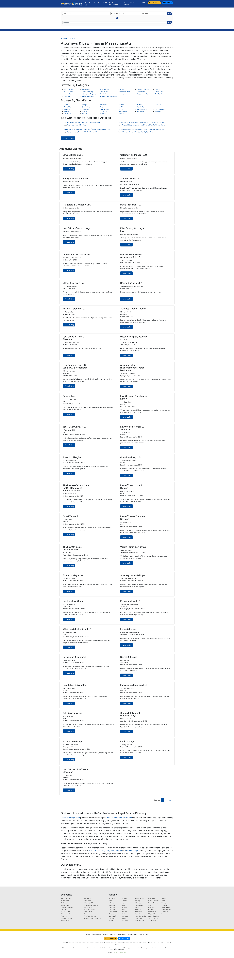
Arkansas (112, 905)
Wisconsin (165, 912)
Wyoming (165, 914)
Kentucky (125, 914)
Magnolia (67, 109)
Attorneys (70, 125)
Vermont (164, 903)
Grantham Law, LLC (130, 457)
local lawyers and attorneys (119, 818)
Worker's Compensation (108, 96)
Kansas (124, 912)
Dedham (103, 107)
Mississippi (139, 905)
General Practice (124, 92)
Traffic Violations (88, 96)
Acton (66, 105)
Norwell (66, 111)
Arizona (111, 903)
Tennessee (152, 920)
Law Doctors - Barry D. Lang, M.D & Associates (75, 366)
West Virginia (166, 909)
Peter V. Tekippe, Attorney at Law (134, 338)
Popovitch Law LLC (130, 601)
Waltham (85, 113)
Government (141, 92)
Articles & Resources (102, 934)
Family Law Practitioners (75, 178)
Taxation (67, 96)
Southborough (123, 111)
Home (88, 934)
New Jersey (139, 918)
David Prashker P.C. (130, 204)
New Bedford (104, 109)
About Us (87, 4)
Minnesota (138, 903)
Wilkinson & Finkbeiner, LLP (77, 629)
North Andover (142, 109)
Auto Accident (69, 89)
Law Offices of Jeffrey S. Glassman (75, 770)
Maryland (125, 920)
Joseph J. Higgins (72, 457)
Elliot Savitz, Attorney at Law (132, 229)
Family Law (104, 92)
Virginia (164, 905)
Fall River (121, 107)
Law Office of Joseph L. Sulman (132, 486)
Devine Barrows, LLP (131, 283)
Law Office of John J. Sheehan (74, 338)
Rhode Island (152, 914)
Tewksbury (67, 113)
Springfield (140, 111)
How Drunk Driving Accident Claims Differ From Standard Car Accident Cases (87, 129)
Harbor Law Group (72, 741)
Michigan (138, 901)
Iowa (123, 909)
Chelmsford (86, 107)
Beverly (121, 105)
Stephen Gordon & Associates (129, 180)
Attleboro (103, 105)
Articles (97, 3)
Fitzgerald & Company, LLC (77, 204)
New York (151, 898)
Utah (163, 901)
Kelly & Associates (72, 713)
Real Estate (159, 94)
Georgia (124, 898)
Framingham (141, 107)
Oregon (150, 909)
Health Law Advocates (74, 685)
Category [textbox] (67, 14)
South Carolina (153, 916)
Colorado (112, 909)
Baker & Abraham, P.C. (74, 308)
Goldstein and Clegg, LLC (133, 155)
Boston (139, 105)
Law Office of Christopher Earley (133, 397)
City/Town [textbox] (144, 14)
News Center (113, 934)
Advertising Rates (129, 4)
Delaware (112, 914)
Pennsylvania (152, 912)
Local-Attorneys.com (70, 818)
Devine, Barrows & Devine (76, 254)
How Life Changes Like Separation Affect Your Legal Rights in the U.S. (141, 129)
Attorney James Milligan (132, 575)
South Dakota (153, 918)
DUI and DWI (68, 92)
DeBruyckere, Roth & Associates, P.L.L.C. (131, 255)
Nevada (137, 914)
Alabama (112, 898)
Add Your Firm (154, 3)
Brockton (158, 105)
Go (169, 14)
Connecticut (113, 912)
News (105, 3)
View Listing (69, 169)
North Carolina (153, 901)
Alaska (111, 901)
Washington (166, 907)
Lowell (157, 107)
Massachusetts (68, 38)
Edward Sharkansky (73, 155)
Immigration (68, 94)
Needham (85, 109)
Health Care (159, 92)
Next (170, 800)
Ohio (150, 905)
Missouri (138, 907)
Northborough (160, 109)
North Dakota (153, 903)
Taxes (91, 850)
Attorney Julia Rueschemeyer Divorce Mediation (132, 368)
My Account (167, 3)
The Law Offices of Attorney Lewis (72, 548)
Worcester (122, 113)
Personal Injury (123, 94)
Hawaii (124, 901)
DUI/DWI (110, 850)
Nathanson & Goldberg (74, 657)
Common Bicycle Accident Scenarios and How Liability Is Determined (141, 122)
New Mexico (139, 920)
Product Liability (142, 94)
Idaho (124, 903)
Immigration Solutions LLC (133, 685)
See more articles (68, 138)
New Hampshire (140, 916)
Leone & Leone (128, 629)
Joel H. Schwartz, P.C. (74, 426)
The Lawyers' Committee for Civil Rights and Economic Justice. (76, 488)
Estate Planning (87, 92)
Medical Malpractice (107, 94)
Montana (138, 909)
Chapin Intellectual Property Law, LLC (130, 714)
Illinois (124, 905)
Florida (111, 920)
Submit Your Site (143, 934)
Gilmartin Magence (73, 575)
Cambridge (67, 107)
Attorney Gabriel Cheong (133, 308)
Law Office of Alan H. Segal (77, 228)
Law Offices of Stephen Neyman (132, 517)
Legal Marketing (113, 4)
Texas (164, 898)
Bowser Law (69, 396)
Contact (143, 3)
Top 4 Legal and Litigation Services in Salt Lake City (82, 122)
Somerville (103, 111)
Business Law (104, 89)
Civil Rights (122, 89)
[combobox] (86, 13)
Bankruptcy (86, 89)
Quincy (84, 111)
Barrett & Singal (128, 657)
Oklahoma (151, 907)
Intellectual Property (89, 94)
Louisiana (125, 916)
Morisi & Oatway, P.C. (74, 283)
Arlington (85, 105)
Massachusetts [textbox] (117, 14)
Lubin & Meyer (127, 741)
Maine (124, 918)
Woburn (102, 113)
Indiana (124, 907)
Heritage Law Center (73, 601)
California (112, 907)
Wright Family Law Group (133, 547)
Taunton (158, 111)
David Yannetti (70, 516)
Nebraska (138, 912)
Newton (121, 109)
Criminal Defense (143, 89)
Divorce (157, 89)
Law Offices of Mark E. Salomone (132, 428)
